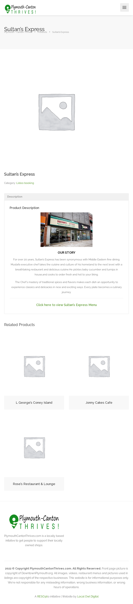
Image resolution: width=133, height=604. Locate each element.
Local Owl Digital (88, 596)
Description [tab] (14, 196)
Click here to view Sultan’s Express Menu (66, 305)
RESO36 (42, 596)
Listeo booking (25, 183)
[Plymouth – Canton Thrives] (20, 9)
